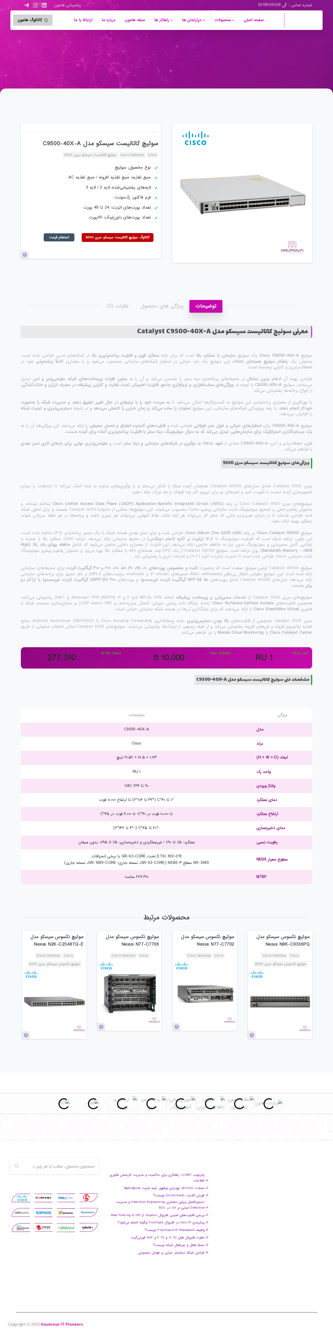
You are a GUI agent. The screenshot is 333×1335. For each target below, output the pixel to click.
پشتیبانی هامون (67, 5)
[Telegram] (26, 5)
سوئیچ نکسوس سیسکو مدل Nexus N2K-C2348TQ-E (57, 940)
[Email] (14, 1131)
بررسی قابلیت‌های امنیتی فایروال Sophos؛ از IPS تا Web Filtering (158, 1215)
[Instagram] (35, 5)
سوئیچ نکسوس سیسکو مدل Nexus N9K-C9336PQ (283, 940)
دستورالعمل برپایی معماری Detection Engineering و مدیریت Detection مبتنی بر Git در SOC (160, 1204)
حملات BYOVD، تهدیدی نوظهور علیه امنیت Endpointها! (164, 1188)
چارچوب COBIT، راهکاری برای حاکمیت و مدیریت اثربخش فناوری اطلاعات (157, 1177)
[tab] (205, 306)
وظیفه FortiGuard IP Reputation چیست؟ (174, 1230)
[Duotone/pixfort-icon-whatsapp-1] (24, 1131)
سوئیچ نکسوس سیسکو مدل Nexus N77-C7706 (132, 940)
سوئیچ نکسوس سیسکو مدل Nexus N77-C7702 (207, 940)
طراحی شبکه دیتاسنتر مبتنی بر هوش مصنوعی (171, 1252)
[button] (303, 132)
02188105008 (269, 5)
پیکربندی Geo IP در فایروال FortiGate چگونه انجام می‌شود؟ (161, 1222)
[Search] (17, 1166)
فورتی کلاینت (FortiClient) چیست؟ (179, 1195)
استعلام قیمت (59, 237)
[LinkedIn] (44, 5)
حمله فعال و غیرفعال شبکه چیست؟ (179, 1245)
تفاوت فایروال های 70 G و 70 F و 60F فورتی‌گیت (167, 1237)
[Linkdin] (45, 1131)
